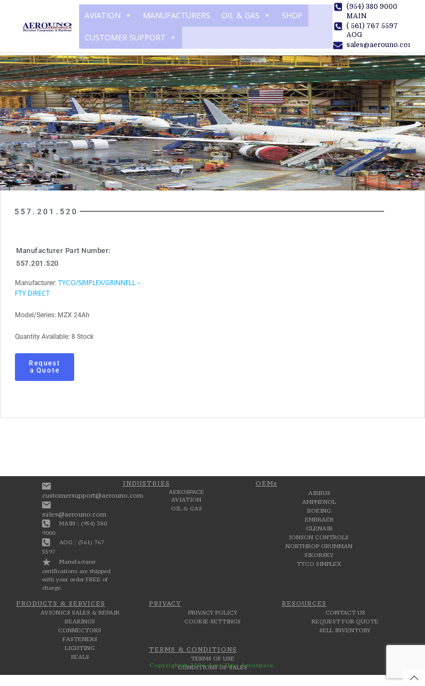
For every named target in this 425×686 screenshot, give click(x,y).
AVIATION (103, 15)
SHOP (292, 15)
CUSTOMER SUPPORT (125, 37)
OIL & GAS (240, 15)
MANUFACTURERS (176, 15)
